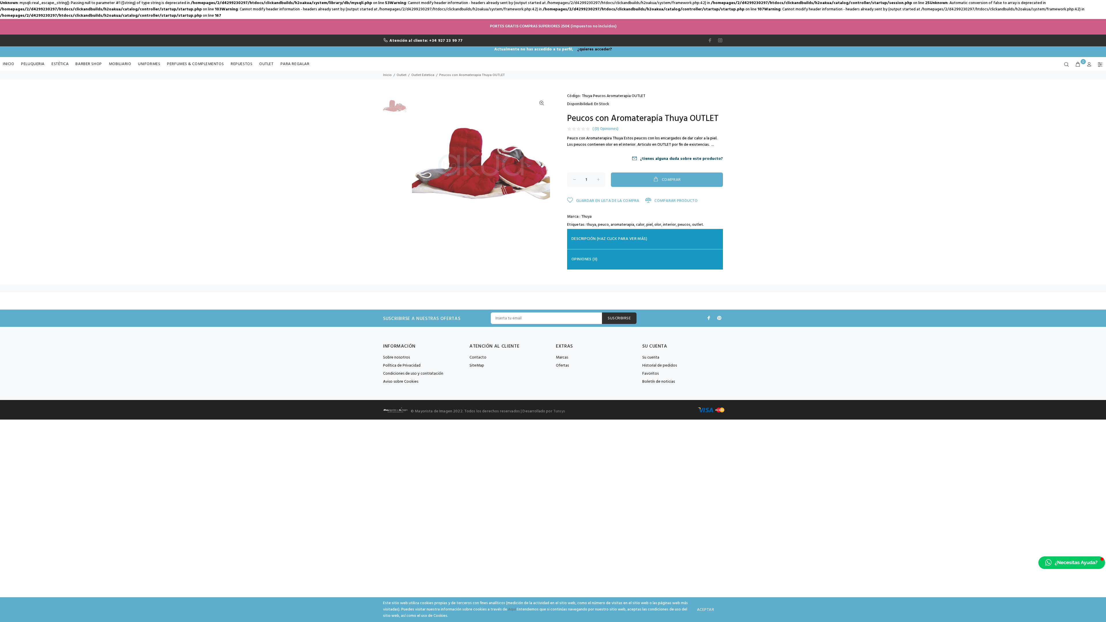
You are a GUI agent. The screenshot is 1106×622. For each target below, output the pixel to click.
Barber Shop (88, 64)
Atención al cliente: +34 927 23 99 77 (426, 40)
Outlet (266, 64)
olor (657, 224)
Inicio (8, 64)
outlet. (698, 224)
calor (640, 224)
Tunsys (559, 411)
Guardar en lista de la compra (607, 201)
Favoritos (650, 373)
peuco (603, 224)
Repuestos (241, 64)
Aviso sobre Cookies (400, 381)
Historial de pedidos (659, 365)
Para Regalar (295, 64)
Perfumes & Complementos (195, 64)
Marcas (562, 357)
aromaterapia (622, 224)
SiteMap (476, 365)
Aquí (512, 609)
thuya (591, 224)
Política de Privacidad (402, 365)
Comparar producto (676, 201)
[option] (394, 109)
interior (669, 224)
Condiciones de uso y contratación (413, 373)
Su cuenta (650, 357)
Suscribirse (619, 318)
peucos (684, 224)
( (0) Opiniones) (605, 129)
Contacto (477, 357)
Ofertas (562, 365)
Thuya (586, 216)
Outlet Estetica (422, 75)
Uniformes (149, 64)
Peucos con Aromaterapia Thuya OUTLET (472, 75)
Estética (60, 64)
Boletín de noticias (658, 381)
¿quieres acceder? (594, 49)
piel (649, 224)
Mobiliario (120, 64)
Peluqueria (33, 64)
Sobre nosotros (396, 357)
